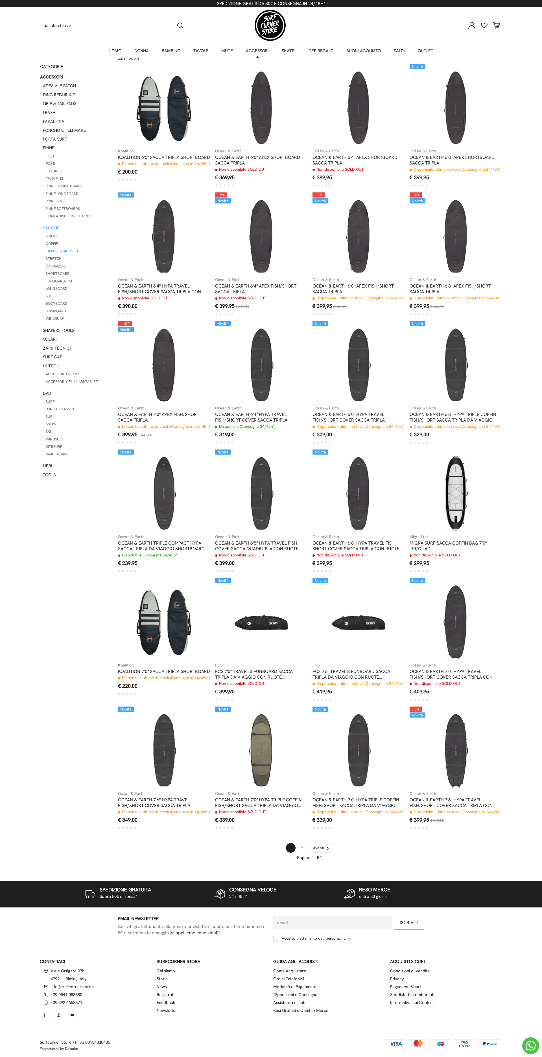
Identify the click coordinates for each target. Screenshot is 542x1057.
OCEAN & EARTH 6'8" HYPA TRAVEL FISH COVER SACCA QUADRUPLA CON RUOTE (256, 546)
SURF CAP (52, 357)
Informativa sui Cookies (412, 1002)
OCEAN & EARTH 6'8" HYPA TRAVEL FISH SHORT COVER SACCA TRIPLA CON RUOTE (355, 546)
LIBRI (47, 466)
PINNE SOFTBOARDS (63, 208)
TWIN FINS (54, 178)
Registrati (165, 994)
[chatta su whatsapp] (530, 1045)
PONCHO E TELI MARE (64, 130)
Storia (162, 979)
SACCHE (51, 228)
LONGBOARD (56, 288)
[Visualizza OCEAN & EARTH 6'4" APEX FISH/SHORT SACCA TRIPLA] (293, 206)
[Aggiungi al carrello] (195, 78)
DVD (47, 393)
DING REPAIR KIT (59, 95)
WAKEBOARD (57, 454)
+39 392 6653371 (66, 1002)
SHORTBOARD (58, 273)
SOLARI (50, 339)
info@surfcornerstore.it (73, 987)
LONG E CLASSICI (60, 409)
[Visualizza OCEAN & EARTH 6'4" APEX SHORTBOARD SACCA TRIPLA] (390, 78)
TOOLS (49, 475)
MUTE (227, 51)
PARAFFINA (53, 121)
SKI (48, 431)
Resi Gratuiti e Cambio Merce (300, 1010)
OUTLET (425, 51)
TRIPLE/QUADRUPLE (62, 251)
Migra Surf (419, 536)
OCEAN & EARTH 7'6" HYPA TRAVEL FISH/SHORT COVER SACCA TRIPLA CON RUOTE (451, 802)
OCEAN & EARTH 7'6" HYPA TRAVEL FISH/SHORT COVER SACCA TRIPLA (154, 802)
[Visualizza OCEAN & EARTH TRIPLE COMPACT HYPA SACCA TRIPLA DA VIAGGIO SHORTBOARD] (195, 463)
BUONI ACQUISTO (363, 51)
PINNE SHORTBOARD (63, 186)
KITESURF (54, 446)
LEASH (49, 112)
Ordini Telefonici (288, 979)
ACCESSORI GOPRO (62, 374)
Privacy (397, 979)
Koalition (126, 150)
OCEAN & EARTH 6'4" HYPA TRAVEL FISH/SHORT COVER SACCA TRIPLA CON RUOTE (159, 289)
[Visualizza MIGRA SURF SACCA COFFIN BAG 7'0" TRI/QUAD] (487, 463)
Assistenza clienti (289, 1002)
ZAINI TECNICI (57, 348)
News (162, 987)
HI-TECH (51, 366)
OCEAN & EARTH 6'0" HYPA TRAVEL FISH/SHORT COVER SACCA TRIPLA (348, 417)
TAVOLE (200, 51)
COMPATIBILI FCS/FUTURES (68, 216)
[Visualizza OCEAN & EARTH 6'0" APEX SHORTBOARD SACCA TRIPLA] (293, 78)
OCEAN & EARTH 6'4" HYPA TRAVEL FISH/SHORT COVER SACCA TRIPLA (251, 417)
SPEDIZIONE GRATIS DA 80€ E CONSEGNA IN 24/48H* (271, 3)
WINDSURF (55, 318)
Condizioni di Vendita (410, 971)
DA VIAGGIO (56, 266)
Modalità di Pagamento (294, 987)
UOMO (115, 51)
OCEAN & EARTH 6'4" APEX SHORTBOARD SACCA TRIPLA (354, 160)
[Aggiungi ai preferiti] (195, 92)
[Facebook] (45, 1015)
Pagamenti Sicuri (405, 987)
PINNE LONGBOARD (62, 193)
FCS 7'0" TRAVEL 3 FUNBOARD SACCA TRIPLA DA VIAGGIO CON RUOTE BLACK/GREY (254, 674)
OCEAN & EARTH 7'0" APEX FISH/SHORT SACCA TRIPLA (158, 417)
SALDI (399, 51)
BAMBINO (171, 51)
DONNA (141, 51)
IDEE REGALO (320, 51)
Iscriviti (409, 923)
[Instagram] (59, 1015)
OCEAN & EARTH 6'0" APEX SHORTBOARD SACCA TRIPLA (257, 160)
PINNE (48, 148)
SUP (49, 296)
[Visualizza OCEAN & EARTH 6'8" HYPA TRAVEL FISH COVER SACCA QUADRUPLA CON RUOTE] (293, 463)
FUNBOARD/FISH (60, 281)
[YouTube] (73, 1015)
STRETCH (54, 258)
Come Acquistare (289, 971)
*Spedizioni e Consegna (295, 994)
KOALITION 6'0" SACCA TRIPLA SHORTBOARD (164, 157)
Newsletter (167, 1010)
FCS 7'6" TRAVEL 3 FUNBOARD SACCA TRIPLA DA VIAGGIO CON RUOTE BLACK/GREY (351, 674)
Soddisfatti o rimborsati (412, 994)
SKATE (288, 51)
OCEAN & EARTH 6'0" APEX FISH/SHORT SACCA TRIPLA (353, 289)
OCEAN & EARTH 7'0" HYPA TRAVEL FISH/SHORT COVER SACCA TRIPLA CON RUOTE (451, 674)
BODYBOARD (56, 303)
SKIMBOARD (56, 311)
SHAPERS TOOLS (58, 330)
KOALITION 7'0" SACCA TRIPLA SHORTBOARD (164, 671)
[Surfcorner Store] (270, 25)
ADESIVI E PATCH (59, 86)
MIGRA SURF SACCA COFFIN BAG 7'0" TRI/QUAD (448, 546)
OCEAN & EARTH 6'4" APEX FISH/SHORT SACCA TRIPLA (255, 289)
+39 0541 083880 (66, 994)
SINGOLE (53, 236)
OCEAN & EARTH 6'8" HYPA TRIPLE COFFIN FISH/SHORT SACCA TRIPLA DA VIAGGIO (453, 417)
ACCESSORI (257, 51)
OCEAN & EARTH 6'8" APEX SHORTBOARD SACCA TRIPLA (452, 160)
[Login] (471, 25)
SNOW (51, 424)
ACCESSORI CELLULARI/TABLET (72, 381)
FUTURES (54, 171)
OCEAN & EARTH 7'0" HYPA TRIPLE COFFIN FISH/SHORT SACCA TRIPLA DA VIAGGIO (355, 802)
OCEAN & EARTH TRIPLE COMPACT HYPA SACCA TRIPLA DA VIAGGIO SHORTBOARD (161, 546)
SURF (50, 401)
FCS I (50, 156)
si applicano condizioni (194, 933)
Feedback (166, 1002)
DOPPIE (52, 243)
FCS (218, 665)
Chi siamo (166, 971)
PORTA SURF (55, 139)
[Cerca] (180, 25)
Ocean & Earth (228, 150)
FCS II (50, 163)
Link (347, 938)
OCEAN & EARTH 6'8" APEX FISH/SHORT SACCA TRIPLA (450, 289)
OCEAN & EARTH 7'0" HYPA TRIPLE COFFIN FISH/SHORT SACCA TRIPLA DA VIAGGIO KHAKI (258, 802)
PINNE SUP (54, 201)
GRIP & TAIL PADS (59, 103)
